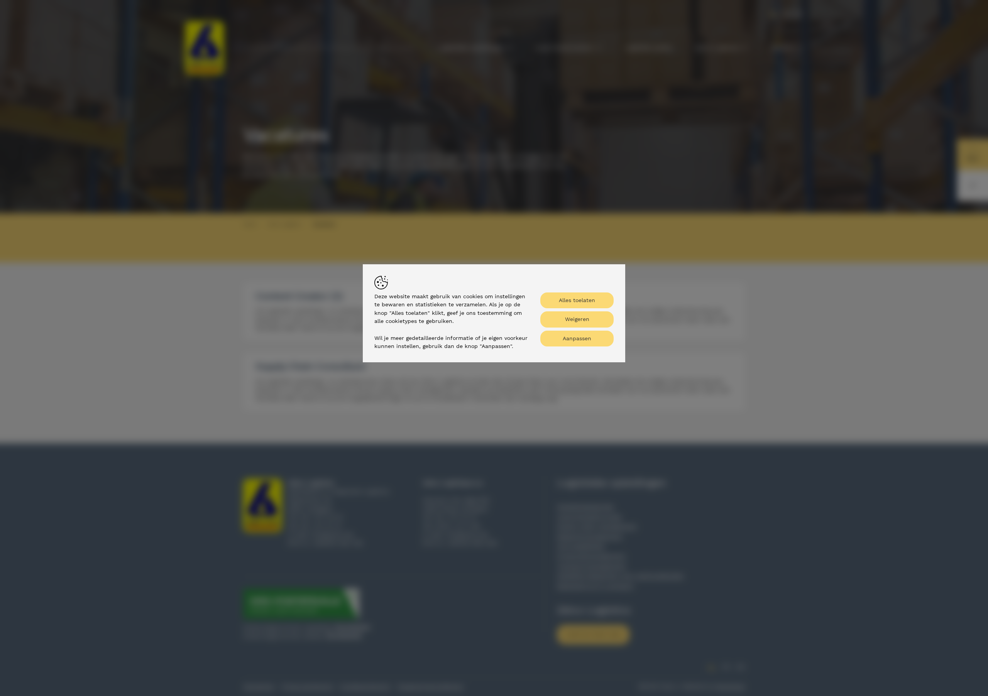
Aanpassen (577, 338)
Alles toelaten (577, 300)
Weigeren (577, 319)
